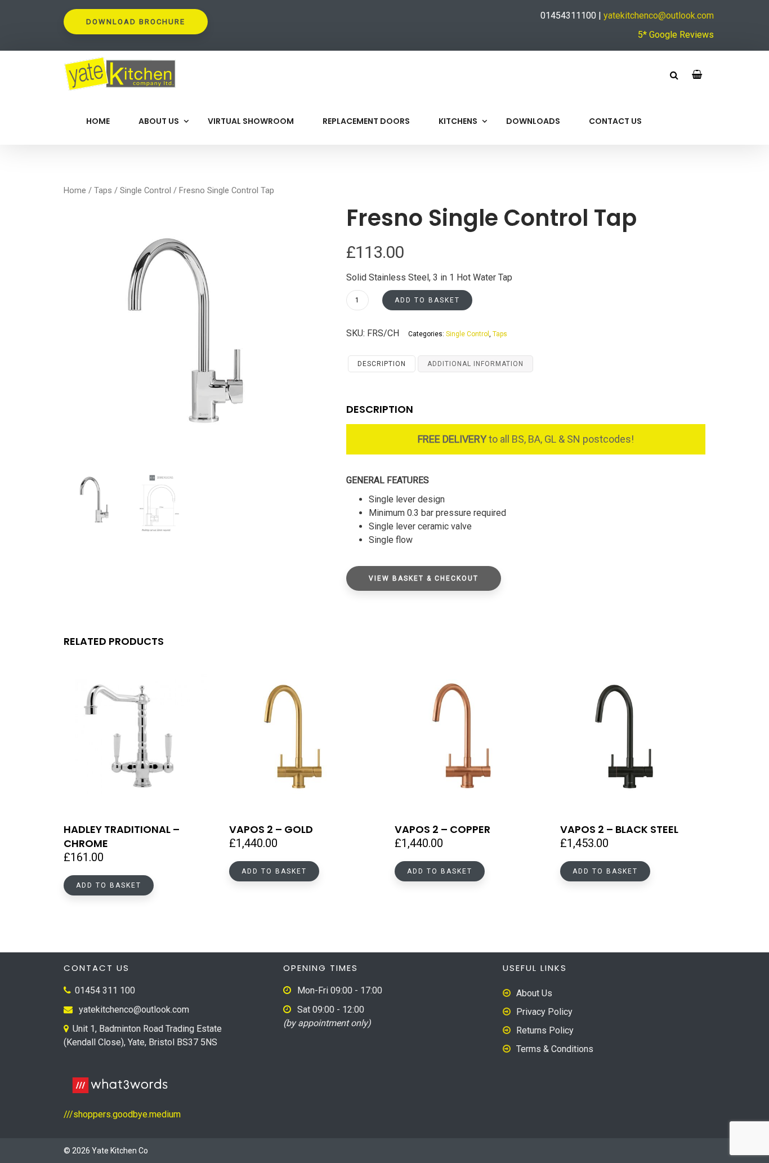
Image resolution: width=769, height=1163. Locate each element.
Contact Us (615, 121)
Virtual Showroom (251, 121)
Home (98, 121)
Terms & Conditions (554, 1049)
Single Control (145, 190)
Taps (103, 190)
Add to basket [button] (108, 885)
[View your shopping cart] (697, 74)
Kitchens (458, 121)
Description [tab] (381, 364)
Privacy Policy (544, 1011)
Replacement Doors (366, 121)
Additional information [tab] (475, 364)
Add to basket (427, 300)
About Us (158, 121)
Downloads (533, 121)
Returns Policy (545, 1030)
